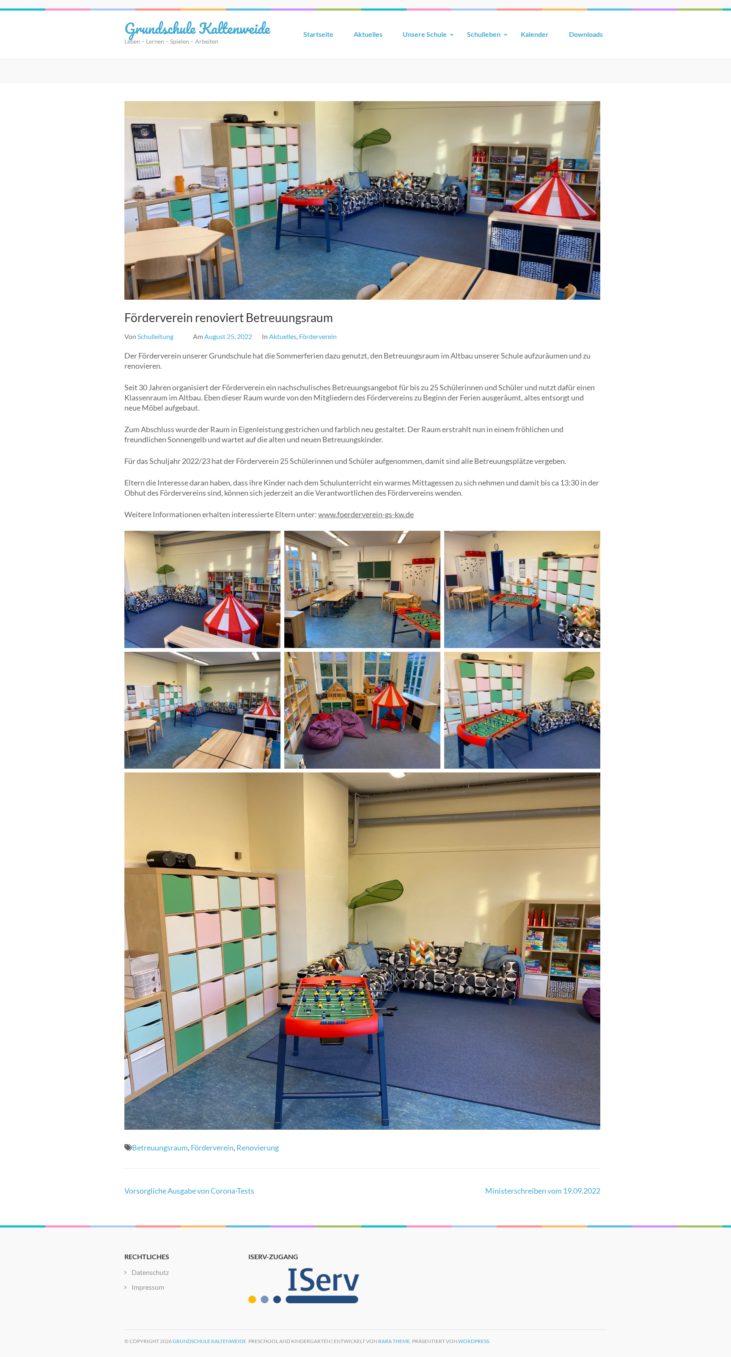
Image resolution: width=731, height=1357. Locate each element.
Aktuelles (368, 34)
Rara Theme (394, 1341)
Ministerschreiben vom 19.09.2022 (542, 1190)
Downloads (586, 34)
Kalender (535, 34)
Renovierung (257, 1147)
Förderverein (318, 336)
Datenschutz (150, 1272)
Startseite (318, 34)
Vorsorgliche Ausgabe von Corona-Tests (189, 1190)
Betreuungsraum (160, 1147)
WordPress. (474, 1341)
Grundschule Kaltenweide (197, 28)
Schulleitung (155, 336)
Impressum (148, 1287)
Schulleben (483, 34)
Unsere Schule (425, 34)
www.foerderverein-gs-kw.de (366, 514)
